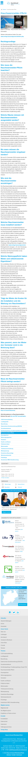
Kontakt (3, 716)
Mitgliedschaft (4, 708)
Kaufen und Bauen (6, 441)
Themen (4, 9)
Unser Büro (4, 642)
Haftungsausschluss (6, 727)
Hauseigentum (4, 435)
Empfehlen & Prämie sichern (8, 713)
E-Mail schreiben (5, 477)
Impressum (4, 724)
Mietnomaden (4, 446)
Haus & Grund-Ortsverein (8, 410)
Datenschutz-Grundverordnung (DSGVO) (11, 426)
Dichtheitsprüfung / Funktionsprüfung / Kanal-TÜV (14, 430)
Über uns (3, 631)
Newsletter (7, 487)
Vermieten (3, 439)
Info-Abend (4, 637)
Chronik (3, 645)
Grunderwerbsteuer (6, 428)
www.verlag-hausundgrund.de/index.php (12, 36)
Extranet (20, 487)
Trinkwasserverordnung (7, 448)
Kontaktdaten (4, 718)
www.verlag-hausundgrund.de (17, 245)
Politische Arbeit (5, 444)
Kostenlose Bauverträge (7, 453)
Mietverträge (8, 484)
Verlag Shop (4, 729)
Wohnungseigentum (6, 437)
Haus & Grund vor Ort (14, 587)
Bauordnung (4, 424)
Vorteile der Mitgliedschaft (14, 490)
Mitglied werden (6, 512)
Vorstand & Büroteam (6, 640)
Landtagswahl (4, 421)
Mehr (21, 551)
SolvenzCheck (21, 484)
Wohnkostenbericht (6, 455)
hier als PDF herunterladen (18, 416)
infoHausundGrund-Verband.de (18, 749)
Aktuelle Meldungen (6, 621)
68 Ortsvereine (22, 604)
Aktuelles (3, 618)
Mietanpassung (5, 450)
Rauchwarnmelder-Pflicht (11, 9)
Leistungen (4, 634)
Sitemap (9, 754)
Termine (3, 648)
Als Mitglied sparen (6, 710)
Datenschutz (4, 721)
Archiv (2, 623)
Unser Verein (4, 629)
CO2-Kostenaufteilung (6, 419)
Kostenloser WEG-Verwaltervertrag (10, 459)
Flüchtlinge (4, 457)
